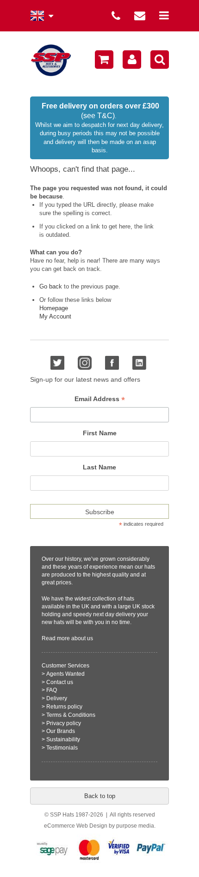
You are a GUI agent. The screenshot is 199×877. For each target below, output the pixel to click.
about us (82, 638)
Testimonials (62, 748)
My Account (55, 316)
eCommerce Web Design (75, 826)
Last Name (99, 467)
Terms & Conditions (70, 715)
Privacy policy (63, 723)
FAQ (51, 690)
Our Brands (60, 731)
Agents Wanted (65, 674)
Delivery (56, 698)
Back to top (99, 796)
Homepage (53, 308)
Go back (50, 286)
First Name (100, 433)
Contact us (59, 682)
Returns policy (64, 706)
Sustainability (63, 739)
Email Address (100, 399)
